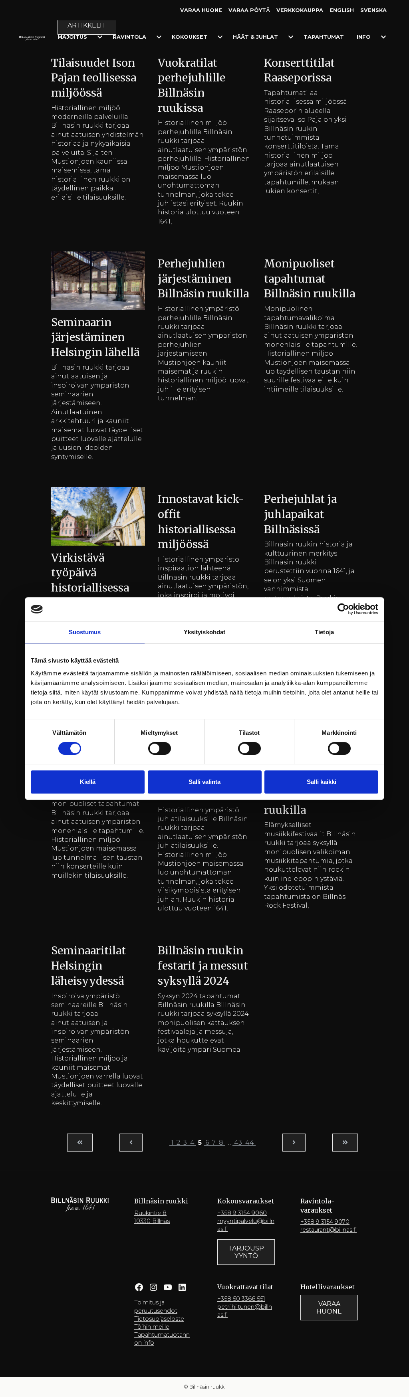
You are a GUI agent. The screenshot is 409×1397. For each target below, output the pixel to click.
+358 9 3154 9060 (242, 1213)
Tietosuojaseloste (159, 1318)
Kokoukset (189, 37)
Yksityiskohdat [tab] (204, 632)
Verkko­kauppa (299, 10)
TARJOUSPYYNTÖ (246, 1252)
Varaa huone (201, 10)
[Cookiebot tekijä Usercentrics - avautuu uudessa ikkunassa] (343, 609)
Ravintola (129, 37)
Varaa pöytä (249, 10)
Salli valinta (204, 781)
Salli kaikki (321, 781)
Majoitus (72, 37)
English (342, 10)
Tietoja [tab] (324, 632)
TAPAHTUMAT (324, 37)
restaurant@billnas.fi (328, 1229)
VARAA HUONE (329, 1307)
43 (238, 1142)
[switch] (159, 748)
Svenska (373, 10)
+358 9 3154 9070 (324, 1221)
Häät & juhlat (255, 37)
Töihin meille (151, 1326)
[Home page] (32, 38)
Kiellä (87, 781)
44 (250, 1142)
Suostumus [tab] (85, 632)
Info (364, 37)
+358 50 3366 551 (241, 1298)
